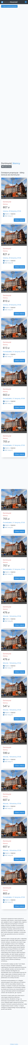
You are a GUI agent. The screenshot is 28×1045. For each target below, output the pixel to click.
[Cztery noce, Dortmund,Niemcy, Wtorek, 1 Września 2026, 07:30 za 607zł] (14, 826)
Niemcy (16, 163)
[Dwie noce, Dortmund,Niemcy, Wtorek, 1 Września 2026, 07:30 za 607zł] (14, 779)
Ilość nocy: (7, 216)
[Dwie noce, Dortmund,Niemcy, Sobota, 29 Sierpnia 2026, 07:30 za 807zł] (14, 187)
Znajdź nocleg (7, 166)
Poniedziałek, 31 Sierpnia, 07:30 (14, 352)
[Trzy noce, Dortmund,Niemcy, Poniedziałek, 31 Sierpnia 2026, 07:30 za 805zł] (14, 873)
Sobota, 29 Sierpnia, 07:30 (12, 211)
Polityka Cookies (14, 1044)
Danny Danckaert (9, 198)
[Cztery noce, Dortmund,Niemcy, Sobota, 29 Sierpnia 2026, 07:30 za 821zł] (14, 234)
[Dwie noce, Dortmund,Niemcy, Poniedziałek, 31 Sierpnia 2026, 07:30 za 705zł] (14, 421)
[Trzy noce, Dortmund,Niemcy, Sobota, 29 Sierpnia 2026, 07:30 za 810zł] (14, 281)
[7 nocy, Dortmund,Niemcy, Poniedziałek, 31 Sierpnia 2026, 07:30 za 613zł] (14, 327)
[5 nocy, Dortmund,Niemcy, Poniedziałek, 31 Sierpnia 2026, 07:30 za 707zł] (14, 545)
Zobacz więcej (19, 220)
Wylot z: (7, 214)
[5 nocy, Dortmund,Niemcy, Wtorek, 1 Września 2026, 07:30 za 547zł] (14, 686)
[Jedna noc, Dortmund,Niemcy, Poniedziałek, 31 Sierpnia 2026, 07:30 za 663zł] (14, 374)
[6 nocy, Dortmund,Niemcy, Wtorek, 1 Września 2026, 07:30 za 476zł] (14, 592)
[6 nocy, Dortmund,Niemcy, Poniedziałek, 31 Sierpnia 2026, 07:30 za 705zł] (14, 498)
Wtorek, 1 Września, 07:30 (12, 616)
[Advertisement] (14, 23)
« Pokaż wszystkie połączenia (9, 6)
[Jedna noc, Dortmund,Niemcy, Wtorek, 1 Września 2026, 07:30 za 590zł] (14, 732)
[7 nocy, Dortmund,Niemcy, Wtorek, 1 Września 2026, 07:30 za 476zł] (14, 639)
